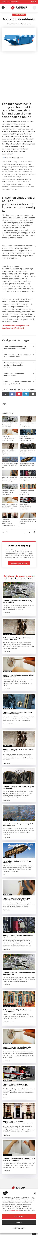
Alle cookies (19, 1216)
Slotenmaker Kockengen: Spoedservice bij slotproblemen (28, 424)
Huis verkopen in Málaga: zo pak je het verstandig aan (10, 465)
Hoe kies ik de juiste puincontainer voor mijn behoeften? (19, 383)
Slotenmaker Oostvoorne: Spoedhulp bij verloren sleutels (9, 438)
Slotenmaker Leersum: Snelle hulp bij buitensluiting (9, 424)
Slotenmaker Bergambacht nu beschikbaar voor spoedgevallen (15, 1085)
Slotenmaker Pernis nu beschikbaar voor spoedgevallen (9, 492)
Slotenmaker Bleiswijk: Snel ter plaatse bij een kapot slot (9, 452)
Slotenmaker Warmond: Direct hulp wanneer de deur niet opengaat (9, 506)
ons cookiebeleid (15, 1210)
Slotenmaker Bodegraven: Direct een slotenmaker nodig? (27, 438)
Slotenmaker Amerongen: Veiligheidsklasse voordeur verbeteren (18, 1122)
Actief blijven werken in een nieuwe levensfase (17, 862)
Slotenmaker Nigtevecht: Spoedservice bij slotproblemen (28, 479)
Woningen (7, 597)
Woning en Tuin (9, 708)
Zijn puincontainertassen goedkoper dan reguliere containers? (19, 365)
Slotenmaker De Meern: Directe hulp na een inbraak (27, 452)
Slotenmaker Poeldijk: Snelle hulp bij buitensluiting (27, 492)
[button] (35, 1193)
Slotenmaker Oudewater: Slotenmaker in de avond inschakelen (28, 521)
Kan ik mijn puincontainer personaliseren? (19, 374)
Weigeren (19, 1222)
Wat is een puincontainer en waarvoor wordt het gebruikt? (19, 347)
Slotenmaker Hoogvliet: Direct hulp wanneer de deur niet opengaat (9, 479)
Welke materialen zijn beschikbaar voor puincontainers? (19, 356)
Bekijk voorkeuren (19, 1228)
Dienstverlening (19, 14)
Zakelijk (7, 857)
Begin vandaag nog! (19, 545)
